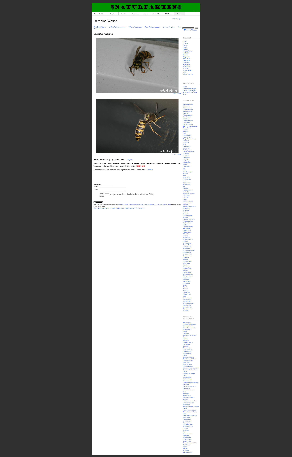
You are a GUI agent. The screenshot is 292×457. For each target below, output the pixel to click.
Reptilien (124, 14)
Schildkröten (186, 237)
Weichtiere (168, 14)
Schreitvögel (186, 248)
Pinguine (185, 217)
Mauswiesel (186, 404)
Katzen (185, 49)
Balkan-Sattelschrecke (189, 328)
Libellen (185, 199)
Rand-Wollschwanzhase (190, 415)
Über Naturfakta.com (101, 208)
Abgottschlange (187, 322)
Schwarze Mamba (188, 424)
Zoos (184, 94)
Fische (185, 45)
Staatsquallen (186, 277)
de (197, 11)
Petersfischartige (187, 215)
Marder (185, 55)
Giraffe (185, 375)
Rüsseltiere (186, 234)
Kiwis (184, 175)
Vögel (145, 14)
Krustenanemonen (188, 190)
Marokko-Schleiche (188, 402)
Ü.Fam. (135, 27)
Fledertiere (186, 142)
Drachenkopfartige (188, 124)
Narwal (185, 408)
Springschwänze (187, 276)
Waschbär (186, 450)
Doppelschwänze (188, 120)
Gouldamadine (187, 377)
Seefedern (186, 257)
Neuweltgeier (186, 208)
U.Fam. (169, 27)
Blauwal (185, 337)
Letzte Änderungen (189, 90)
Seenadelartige (187, 261)
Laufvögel (185, 197)
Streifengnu (186, 435)
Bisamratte (186, 333)
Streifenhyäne (187, 437)
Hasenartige (186, 157)
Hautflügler (186, 159)
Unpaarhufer (186, 292)
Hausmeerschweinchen (189, 386)
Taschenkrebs (187, 441)
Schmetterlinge (187, 243)
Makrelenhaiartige (188, 201)
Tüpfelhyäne (186, 444)
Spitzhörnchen (187, 272)
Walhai (185, 446)
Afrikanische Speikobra (189, 324)
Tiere (186, 30)
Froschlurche (186, 146)
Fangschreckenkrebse (189, 139)
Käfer (184, 170)
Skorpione (186, 265)
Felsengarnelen (187, 364)
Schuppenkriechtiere (188, 250)
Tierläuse (185, 290)
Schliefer (185, 241)
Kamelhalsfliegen (187, 171)
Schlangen (186, 64)
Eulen (184, 133)
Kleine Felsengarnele (189, 390)
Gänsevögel (186, 148)
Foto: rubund (177, 93)
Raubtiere (186, 63)
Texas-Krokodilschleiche (190, 443)
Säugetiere (113, 14)
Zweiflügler (186, 310)
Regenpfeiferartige (188, 226)
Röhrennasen (187, 230)
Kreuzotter (186, 393)
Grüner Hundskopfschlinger (190, 382)
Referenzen (140, 208)
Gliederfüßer (156, 14)
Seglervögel (186, 263)
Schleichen (186, 66)
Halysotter (186, 384)
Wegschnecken (188, 74)
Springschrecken (188, 274)
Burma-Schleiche (188, 342)
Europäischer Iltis (188, 360)
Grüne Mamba (187, 380)
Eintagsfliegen (187, 128)
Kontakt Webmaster (117, 208)
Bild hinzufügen (176, 19)
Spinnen (185, 68)
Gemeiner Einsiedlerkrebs (190, 370)
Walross (185, 448)
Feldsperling (186, 362)
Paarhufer (186, 212)
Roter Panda (186, 417)
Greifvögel (186, 155)
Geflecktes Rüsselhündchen (191, 368)
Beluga (185, 331)
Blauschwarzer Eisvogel (189, 335)
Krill (184, 186)
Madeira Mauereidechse (189, 401)
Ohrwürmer (186, 210)
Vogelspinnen (187, 70)
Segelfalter (186, 430)
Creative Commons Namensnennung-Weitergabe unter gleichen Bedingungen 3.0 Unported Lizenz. (144, 204)
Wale (184, 72)
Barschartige (186, 117)
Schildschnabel (187, 421)
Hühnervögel (186, 166)
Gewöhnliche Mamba (189, 373)
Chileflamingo (186, 344)
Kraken (185, 181)
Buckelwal (186, 340)
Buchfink (185, 338)
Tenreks (185, 287)
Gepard (185, 371)
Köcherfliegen (187, 179)
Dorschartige (186, 122)
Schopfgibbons (187, 423)
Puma (184, 413)
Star (184, 432)
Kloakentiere (186, 177)
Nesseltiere (186, 59)
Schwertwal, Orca (188, 426)
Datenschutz (130, 208)
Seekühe (185, 259)
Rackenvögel (186, 223)
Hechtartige (186, 161)
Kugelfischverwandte (189, 193)
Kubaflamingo (186, 395)
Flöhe (184, 144)
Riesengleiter (186, 228)
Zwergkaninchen (187, 452)
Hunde (185, 47)
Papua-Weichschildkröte (190, 412)
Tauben (185, 285)
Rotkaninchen (187, 419)
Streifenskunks (187, 439)
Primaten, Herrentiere (189, 219)
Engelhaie (185, 129)
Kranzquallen (186, 184)
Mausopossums (187, 203)
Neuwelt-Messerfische (189, 206)
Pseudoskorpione (188, 221)
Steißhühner (186, 283)
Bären (185, 41)
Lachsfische (186, 195)
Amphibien (135, 14)
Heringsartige (186, 162)
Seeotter (185, 428)
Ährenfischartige (187, 115)
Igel (184, 168)
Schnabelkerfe (187, 246)
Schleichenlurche (188, 239)
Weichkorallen (187, 301)
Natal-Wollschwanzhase (189, 410)
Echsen (185, 43)
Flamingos (186, 140)
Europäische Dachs (188, 357)
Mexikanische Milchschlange (191, 406)
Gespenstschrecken (188, 151)
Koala (184, 391)
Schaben (185, 235)
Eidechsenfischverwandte (190, 126)
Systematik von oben (190, 92)
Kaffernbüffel (186, 388)
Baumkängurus (187, 329)
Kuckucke (186, 192)
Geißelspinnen (187, 150)
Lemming (185, 399)
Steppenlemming (187, 433)
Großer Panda (187, 379)
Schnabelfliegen (187, 245)
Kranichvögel (186, 182)
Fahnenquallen (187, 135)
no (199, 11)
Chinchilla (185, 346)
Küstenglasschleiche (188, 397)
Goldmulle (186, 153)
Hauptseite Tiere (99, 14)
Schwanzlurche (187, 254)
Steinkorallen (186, 281)
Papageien (186, 61)
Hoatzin (185, 164)
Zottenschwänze (187, 309)
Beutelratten (186, 118)
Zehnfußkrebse (187, 307)
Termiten (185, 288)
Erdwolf (185, 355)
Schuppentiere (187, 252)
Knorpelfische (187, 51)
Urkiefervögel (186, 294)
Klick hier (149, 170)
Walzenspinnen (187, 298)
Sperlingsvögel (187, 268)
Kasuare (185, 173)
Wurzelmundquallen (188, 303)
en (194, 11)
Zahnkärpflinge (187, 305)
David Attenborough (189, 89)
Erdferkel (185, 131)
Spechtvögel (186, 267)
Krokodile (186, 53)
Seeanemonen (187, 256)
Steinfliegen (186, 279)
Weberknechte (187, 299)
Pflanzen (179, 14)
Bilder (185, 87)
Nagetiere (186, 57)
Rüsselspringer (187, 232)
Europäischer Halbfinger (189, 359)
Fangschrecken (187, 137)
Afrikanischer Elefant (188, 326)
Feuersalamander (188, 366)
